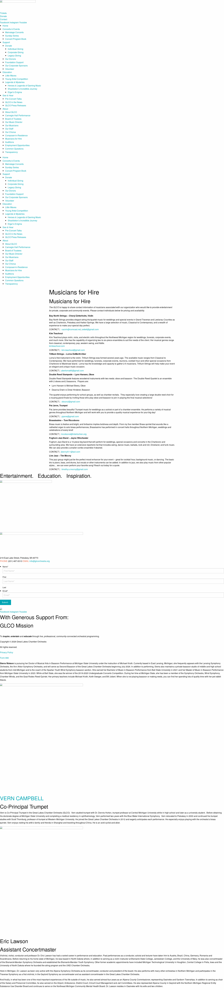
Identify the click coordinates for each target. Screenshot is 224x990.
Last (4, 587)
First (4, 577)
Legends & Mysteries (14, 82)
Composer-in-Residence (16, 135)
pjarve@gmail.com (70, 416)
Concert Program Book (15, 38)
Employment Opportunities (17, 145)
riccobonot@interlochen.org (73, 434)
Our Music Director (13, 122)
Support (6, 42)
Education (7, 72)
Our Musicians (11, 125)
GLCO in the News (13, 102)
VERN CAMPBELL (22, 798)
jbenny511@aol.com (70, 451)
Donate (8, 45)
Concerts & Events (11, 29)
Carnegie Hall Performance (17, 115)
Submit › (5, 602)
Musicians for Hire (13, 138)
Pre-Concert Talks (13, 98)
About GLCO (11, 112)
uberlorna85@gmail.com (72, 370)
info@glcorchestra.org (39, 561)
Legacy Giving (14, 55)
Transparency (11, 152)
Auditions (9, 142)
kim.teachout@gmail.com (73, 349)
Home (5, 25)
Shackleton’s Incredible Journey (22, 88)
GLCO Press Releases (15, 105)
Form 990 (4, 657)
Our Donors (10, 58)
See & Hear (8, 95)
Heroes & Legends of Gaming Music (24, 85)
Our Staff (9, 128)
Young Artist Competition (16, 78)
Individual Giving (15, 48)
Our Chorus (10, 132)
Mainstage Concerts (14, 32)
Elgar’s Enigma (15, 92)
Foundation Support (14, 62)
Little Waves (10, 75)
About (5, 108)
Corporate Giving (15, 52)
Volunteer (9, 68)
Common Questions (14, 148)
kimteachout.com (57, 345)
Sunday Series (12, 35)
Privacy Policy (6, 652)
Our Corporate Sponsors (16, 65)
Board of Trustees (13, 118)
